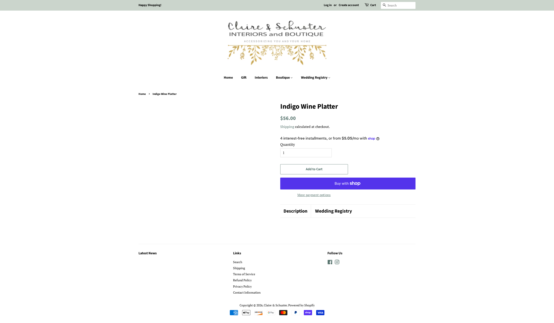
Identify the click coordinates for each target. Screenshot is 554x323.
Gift (243, 77)
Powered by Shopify (301, 305)
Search (237, 262)
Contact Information (247, 292)
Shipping (287, 126)
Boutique (283, 77)
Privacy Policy (242, 286)
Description (295, 211)
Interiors (261, 77)
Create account (349, 5)
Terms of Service (244, 274)
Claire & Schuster (275, 305)
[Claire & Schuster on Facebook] (329, 263)
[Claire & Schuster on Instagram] (337, 263)
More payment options (314, 195)
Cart (373, 5)
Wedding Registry (314, 77)
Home (228, 77)
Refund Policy (242, 280)
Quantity (287, 144)
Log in (328, 5)
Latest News (147, 253)
